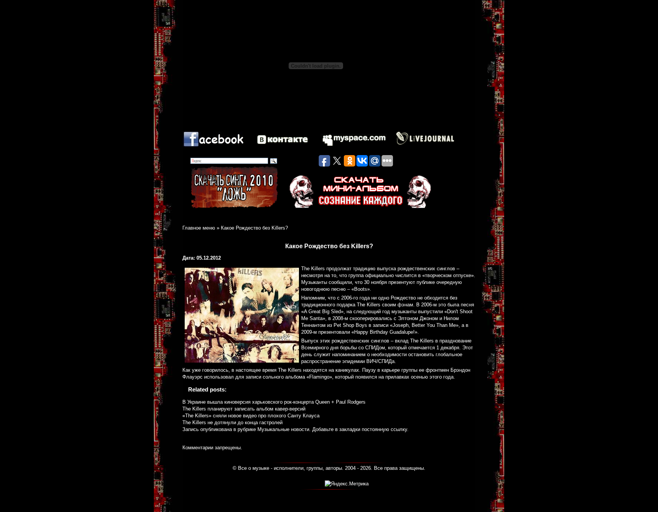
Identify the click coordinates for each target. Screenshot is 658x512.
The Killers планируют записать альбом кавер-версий (243, 409)
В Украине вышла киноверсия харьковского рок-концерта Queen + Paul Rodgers (274, 402)
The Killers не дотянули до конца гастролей (232, 422)
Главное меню (198, 228)
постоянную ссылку (384, 429)
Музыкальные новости (283, 429)
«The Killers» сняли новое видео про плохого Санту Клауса (250, 415)
